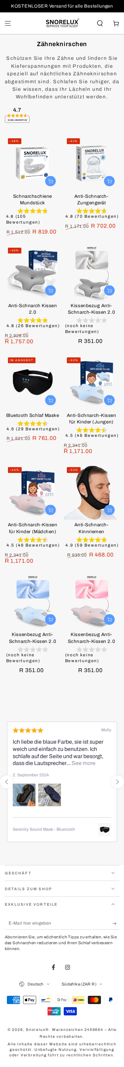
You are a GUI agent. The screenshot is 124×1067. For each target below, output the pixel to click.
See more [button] (83, 763)
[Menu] (8, 23)
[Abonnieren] (116, 923)
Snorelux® (37, 1030)
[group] (33, 217)
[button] (100, 23)
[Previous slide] (6, 781)
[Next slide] (117, 781)
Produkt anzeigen (50, 400)
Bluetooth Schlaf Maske (32, 415)
